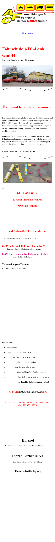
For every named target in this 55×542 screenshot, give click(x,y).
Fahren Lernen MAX (28, 455)
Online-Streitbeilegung (28, 471)
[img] (27, 14)
